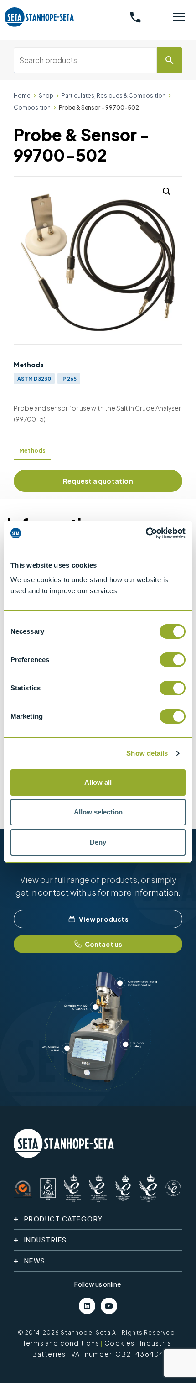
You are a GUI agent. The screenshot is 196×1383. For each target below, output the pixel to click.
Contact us (104, 944)
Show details (147, 753)
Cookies (119, 1343)
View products (104, 919)
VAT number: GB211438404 (117, 1354)
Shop (46, 95)
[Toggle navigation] (178, 17)
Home (22, 95)
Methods (32, 450)
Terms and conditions (61, 1343)
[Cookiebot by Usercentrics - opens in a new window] (146, 533)
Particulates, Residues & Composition (113, 95)
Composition (32, 107)
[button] (167, 191)
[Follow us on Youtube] (109, 1306)
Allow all (98, 782)
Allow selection (98, 812)
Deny (98, 842)
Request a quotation (98, 481)
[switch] (173, 659)
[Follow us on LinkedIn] (87, 1306)
